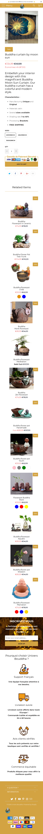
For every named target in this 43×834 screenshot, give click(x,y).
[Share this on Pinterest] (21, 173)
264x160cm (22, 135)
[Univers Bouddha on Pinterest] (23, 799)
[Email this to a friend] (32, 173)
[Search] (35, 5)
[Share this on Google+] (27, 173)
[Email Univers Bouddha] (31, 799)
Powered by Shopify (30, 804)
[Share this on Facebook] (15, 173)
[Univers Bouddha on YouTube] (19, 799)
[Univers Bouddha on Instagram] (27, 799)
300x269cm (10, 140)
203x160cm (10, 135)
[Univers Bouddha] (22, 6)
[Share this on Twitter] (9, 173)
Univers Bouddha (17, 804)
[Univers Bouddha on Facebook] (15, 799)
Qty (6, 146)
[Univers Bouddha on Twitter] (11, 799)
